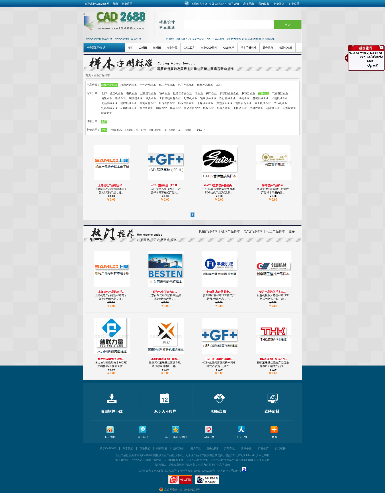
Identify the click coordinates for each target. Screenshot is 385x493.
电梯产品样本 (205, 84)
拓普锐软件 (286, 47)
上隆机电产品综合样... (111, 185)
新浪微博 (110, 432)
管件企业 (263, 93)
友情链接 (280, 448)
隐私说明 (212, 448)
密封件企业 (256, 108)
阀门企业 (211, 93)
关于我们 (128, 448)
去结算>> (220, 3)
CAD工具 (189, 47)
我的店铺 (233, 3)
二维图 (143, 47)
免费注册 (127, 3)
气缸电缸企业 (280, 93)
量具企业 (150, 98)
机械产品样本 (109, 84)
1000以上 (200, 129)
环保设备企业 (186, 103)
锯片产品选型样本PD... (272, 291)
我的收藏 (263, 3)
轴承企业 (164, 93)
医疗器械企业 (227, 98)
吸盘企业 (106, 113)
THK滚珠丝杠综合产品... (272, 359)
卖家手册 (246, 448)
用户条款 (195, 448)
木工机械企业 (263, 103)
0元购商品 (116, 129)
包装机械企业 (260, 98)
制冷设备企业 (244, 103)
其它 (219, 84)
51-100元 (141, 129)
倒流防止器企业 (229, 93)
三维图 (157, 47)
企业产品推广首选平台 (128, 39)
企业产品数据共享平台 (99, 39)
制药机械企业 (109, 108)
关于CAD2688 (108, 448)
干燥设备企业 (205, 103)
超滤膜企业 (273, 108)
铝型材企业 (289, 108)
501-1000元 (184, 129)
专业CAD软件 (209, 47)
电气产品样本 (148, 84)
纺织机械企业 (129, 103)
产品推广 (263, 448)
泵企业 (199, 93)
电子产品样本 (186, 84)
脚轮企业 (161, 108)
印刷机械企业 (280, 98)
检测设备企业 (148, 103)
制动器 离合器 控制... (219, 291)
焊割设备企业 (224, 103)
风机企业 (244, 98)
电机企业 (131, 93)
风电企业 (175, 108)
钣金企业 (120, 98)
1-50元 (129, 129)
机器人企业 (223, 108)
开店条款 (229, 448)
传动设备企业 (192, 108)
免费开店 (279, 3)
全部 (104, 93)
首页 (130, 47)
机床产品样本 (129, 84)
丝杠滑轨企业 (148, 93)
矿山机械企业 (129, 108)
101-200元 (155, 129)
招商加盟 (161, 448)
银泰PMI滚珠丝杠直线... (165, 359)
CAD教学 (228, 47)
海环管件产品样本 (272, 185)
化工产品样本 (167, 84)
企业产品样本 (102, 75)
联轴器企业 (248, 93)
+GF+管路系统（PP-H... (165, 185)
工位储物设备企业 (170, 98)
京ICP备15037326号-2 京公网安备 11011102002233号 (184, 470)
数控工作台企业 (182, 93)
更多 (292, 231)
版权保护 (178, 448)
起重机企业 (190, 98)
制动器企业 (135, 98)
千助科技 (236, 470)
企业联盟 (294, 3)
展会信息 (267, 47)
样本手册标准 (248, 47)
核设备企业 (146, 108)
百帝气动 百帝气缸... (165, 291)
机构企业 (208, 108)
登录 (115, 3)
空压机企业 (280, 103)
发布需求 (248, 3)
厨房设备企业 (167, 103)
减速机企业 (116, 93)
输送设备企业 (208, 98)
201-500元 (169, 129)
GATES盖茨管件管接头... (219, 185)
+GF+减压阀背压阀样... (219, 359)
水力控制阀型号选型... (111, 359)
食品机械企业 (109, 103)
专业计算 (172, 47)
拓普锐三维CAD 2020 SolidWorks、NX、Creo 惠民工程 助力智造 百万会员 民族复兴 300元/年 (220, 39)
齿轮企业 (106, 98)
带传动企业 (240, 108)
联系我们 (144, 448)
